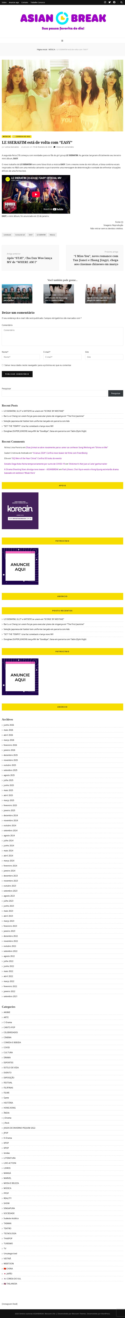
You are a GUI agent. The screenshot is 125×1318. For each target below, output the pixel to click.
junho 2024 (9, 845)
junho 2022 (9, 966)
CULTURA (8, 1052)
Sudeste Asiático (11, 1218)
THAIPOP (8, 1238)
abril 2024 (8, 855)
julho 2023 (8, 901)
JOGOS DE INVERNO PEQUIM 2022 (19, 1128)
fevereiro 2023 (10, 926)
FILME (6, 1092)
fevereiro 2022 (10, 986)
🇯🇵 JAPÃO (8, 1273)
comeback (7, 235)
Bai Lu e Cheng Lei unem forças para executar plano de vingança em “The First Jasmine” (44, 416)
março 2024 (9, 860)
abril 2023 (8, 916)
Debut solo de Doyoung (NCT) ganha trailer (56, 299)
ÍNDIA (6, 1112)
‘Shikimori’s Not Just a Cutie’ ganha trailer (88, 464)
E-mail (46, 352)
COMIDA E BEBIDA (12, 1042)
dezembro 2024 (11, 815)
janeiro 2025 (9, 810)
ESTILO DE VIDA (11, 1067)
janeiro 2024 (9, 870)
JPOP (6, 1133)
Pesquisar (6, 388)
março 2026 (9, 740)
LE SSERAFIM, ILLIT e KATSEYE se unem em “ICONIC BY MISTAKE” (34, 411)
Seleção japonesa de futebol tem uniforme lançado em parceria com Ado (37, 421)
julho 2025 (8, 780)
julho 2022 (8, 961)
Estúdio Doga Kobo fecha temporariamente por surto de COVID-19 (34, 464)
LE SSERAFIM (41, 235)
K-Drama (8, 1138)
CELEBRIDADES (11, 1032)
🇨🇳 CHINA (8, 1268)
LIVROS (7, 1168)
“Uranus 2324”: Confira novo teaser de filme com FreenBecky (60, 453)
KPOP (6, 291)
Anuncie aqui (14, 2)
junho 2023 (9, 906)
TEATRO (7, 1228)
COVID (7, 1047)
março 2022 (9, 981)
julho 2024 (8, 840)
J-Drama (7, 1117)
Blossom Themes (79, 1313)
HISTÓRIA (8, 1102)
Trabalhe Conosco (38, 2)
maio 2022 (8, 971)
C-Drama (8, 1022)
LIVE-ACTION (10, 1163)
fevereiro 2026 (10, 745)
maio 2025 (8, 790)
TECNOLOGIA (10, 1233)
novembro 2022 (11, 941)
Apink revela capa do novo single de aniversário (99, 299)
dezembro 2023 (11, 875)
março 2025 (9, 800)
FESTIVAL (8, 1082)
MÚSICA (6, 136)
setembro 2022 (10, 951)
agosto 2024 (9, 835)
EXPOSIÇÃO (9, 1077)
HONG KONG (10, 1107)
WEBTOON (9, 1263)
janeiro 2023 (9, 931)
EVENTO (7, 1072)
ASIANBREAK (38, 1313)
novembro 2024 (11, 820)
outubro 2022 (10, 946)
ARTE (6, 1017)
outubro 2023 (10, 885)
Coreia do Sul (20, 235)
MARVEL (7, 1178)
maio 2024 (8, 850)
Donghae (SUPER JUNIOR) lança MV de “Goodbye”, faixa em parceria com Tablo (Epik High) (45, 431)
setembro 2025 (10, 770)
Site (87, 352)
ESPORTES (8, 1062)
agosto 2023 (9, 895)
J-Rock (6, 1123)
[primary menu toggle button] (62, 41)
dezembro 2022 (11, 936)
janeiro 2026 (9, 750)
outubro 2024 (10, 825)
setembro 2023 (10, 890)
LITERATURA (10, 1158)
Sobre (4, 2)
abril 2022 (8, 976)
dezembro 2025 (11, 755)
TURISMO (8, 1243)
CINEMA (7, 1037)
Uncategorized (10, 1253)
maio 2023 (8, 911)
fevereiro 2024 (10, 865)
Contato (24, 2)
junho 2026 (9, 725)
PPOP (6, 1193)
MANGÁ (7, 1173)
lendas (7, 1153)
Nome (5, 352)
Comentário (7, 325)
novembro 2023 (11, 880)
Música (52, 235)
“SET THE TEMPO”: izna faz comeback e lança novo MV (28, 426)
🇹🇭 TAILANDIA (10, 1283)
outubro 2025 (10, 765)
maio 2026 (8, 730)
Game (6, 1097)
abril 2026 (8, 735)
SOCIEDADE (9, 1213)
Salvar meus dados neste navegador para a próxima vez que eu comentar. (38, 365)
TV (5, 1248)
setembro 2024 (10, 830)
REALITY (7, 1198)
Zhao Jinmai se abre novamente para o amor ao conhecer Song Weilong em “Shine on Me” (67, 447)
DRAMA (7, 1057)
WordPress (105, 1313)
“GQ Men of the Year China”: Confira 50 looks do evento (36, 458)
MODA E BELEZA (11, 1183)
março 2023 (9, 921)
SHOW (7, 1203)
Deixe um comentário (65, 147)
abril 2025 (8, 795)
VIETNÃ (7, 1258)
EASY (30, 235)
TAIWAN (7, 1223)
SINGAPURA (9, 1208)
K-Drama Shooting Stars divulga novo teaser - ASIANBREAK (31, 469)
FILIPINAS (8, 1087)
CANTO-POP (9, 1027)
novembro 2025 (11, 760)
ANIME (7, 1012)
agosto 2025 (9, 775)
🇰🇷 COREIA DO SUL (21, 136)
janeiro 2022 (9, 991)
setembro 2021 (10, 996)
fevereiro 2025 (10, 805)
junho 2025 (9, 785)
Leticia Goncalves (12, 147)
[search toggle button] (121, 2)
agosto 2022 (9, 956)
